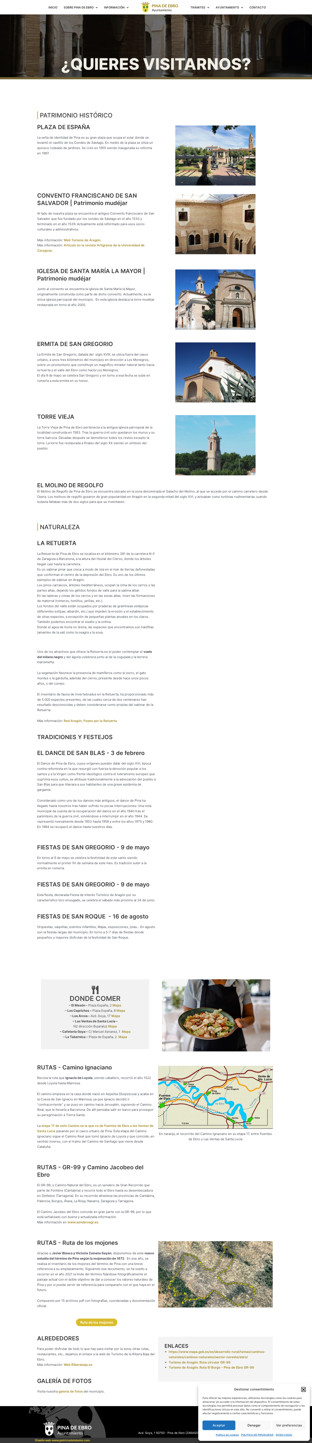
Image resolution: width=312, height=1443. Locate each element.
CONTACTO (257, 7)
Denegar (254, 1425)
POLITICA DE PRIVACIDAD (257, 1434)
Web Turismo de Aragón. (82, 240)
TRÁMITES (197, 7)
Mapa (116, 1005)
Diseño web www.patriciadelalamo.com (62, 1440)
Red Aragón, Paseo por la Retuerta (90, 721)
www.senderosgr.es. (83, 1222)
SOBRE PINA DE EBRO (79, 7)
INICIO (52, 7)
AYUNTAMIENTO (227, 7)
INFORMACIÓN (114, 7)
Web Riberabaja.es (78, 1365)
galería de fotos (71, 1391)
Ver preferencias (289, 1425)
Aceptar (219, 1425)
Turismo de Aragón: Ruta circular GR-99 (199, 1362)
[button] (303, 1389)
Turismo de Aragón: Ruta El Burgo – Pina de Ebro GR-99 (211, 1367)
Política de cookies (227, 1434)
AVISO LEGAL (284, 1434)
